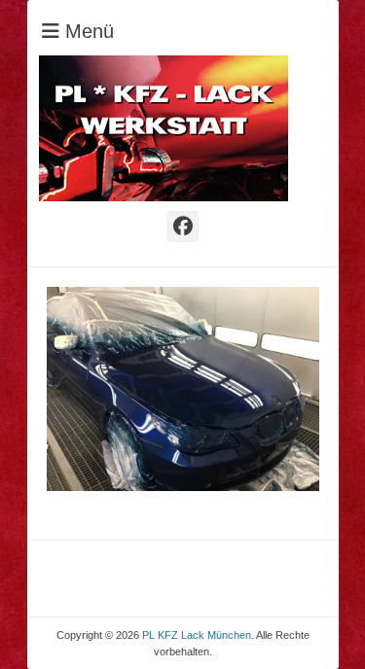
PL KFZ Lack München (196, 635)
